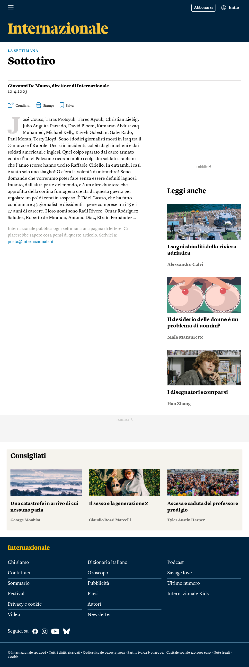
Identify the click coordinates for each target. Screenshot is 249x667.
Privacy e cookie (25, 604)
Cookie (13, 657)
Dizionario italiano (107, 562)
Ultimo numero (183, 583)
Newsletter (99, 614)
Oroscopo (98, 573)
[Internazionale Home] (30, 547)
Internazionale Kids (188, 594)
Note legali (221, 652)
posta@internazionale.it (30, 242)
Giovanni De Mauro (29, 86)
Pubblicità (98, 583)
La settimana (23, 51)
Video (14, 614)
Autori (94, 604)
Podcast (175, 562)
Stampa (48, 105)
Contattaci (19, 573)
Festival (16, 594)
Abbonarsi (203, 8)
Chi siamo (18, 562)
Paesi (93, 594)
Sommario (19, 583)
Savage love (179, 573)
